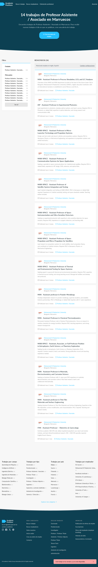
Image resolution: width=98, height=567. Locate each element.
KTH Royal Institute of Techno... (85, 487)
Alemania (54, 481)
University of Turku (81, 490)
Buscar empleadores (32, 4)
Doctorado (30, 465)
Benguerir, (47, 75)
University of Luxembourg (83, 477)
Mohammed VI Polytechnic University (55, 74)
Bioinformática (7, 485)
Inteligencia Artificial (9, 468)
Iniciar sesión (30, 533)
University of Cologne (82, 497)
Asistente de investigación (58, 550)
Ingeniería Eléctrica (8, 471)
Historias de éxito (80, 536)
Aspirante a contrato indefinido (36, 488)
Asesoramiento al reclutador (83, 539)
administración (55, 553)
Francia (54, 494)
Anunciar (94, 4)
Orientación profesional (46, 4)
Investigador (31, 478)
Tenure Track (54, 543)
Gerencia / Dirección (33, 494)
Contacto (29, 540)
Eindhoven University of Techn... (85, 483)
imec (77, 493)
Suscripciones (79, 527)
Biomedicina (6, 491)
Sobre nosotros (30, 530)
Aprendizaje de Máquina (10, 465)
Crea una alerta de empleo (50, 35)
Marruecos (53, 75)
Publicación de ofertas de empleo (85, 523)
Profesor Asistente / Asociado (65, 90)
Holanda (54, 475)
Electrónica (6, 488)
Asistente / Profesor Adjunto (59, 537)
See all (16, 105)
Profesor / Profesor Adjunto (35, 481)
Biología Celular (7, 494)
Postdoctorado (31, 468)
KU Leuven (79, 465)
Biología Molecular (8, 478)
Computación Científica (10, 481)
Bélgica (54, 465)
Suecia (54, 468)
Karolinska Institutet (82, 473)
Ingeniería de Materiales (10, 475)
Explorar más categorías (48, 502)
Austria (54, 491)
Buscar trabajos (20, 4)
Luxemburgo (55, 488)
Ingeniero (29, 485)
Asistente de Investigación (34, 491)
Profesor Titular (32, 475)
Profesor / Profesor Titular (58, 533)
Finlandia (54, 471)
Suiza (53, 478)
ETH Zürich (79, 480)
